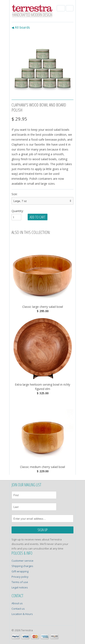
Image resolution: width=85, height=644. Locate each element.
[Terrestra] (32, 11)
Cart (69, 8)
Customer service (22, 560)
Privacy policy (20, 577)
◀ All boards (21, 27)
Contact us (18, 608)
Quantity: (18, 211)
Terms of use (20, 582)
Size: (15, 194)
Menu (61, 8)
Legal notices (20, 587)
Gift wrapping (20, 571)
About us (17, 603)
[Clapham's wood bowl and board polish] (42, 64)
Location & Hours (22, 614)
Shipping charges (22, 566)
